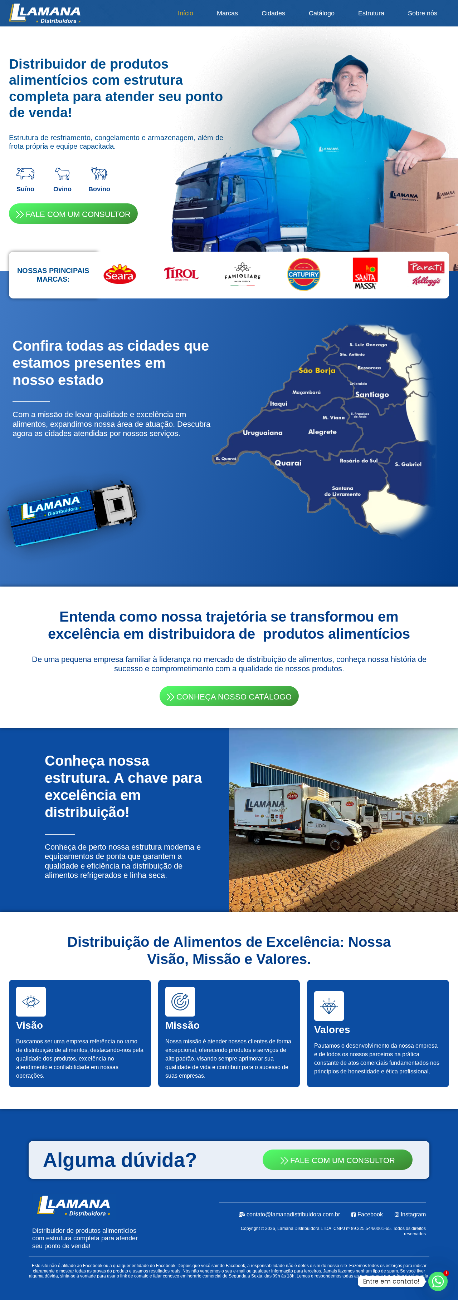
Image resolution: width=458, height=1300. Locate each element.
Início (185, 13)
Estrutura (371, 13)
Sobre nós (422, 13)
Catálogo (322, 13)
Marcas (227, 13)
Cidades (273, 13)
